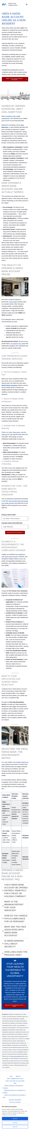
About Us (18, 1076)
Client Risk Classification (15, 1099)
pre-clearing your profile (18, 343)
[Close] (28, 1105)
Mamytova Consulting (12, 4)
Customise (15, 1122)
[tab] (15, 890)
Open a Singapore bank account (15, 1078)
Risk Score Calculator (15, 1102)
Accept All (15, 1118)
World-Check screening (9, 385)
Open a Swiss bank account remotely (15, 1081)
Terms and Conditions (15, 1056)
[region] (15, 1117)
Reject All (15, 1126)
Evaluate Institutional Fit (15, 532)
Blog (15, 1083)
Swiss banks (13, 302)
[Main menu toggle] (26, 4)
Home (11, 1076)
